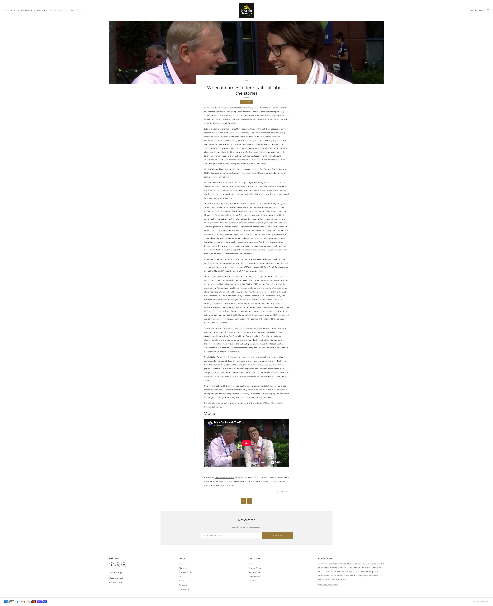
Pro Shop (41, 10)
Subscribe (277, 535)
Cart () (481, 10)
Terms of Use (254, 572)
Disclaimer (253, 581)
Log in (473, 10)
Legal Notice (254, 577)
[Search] (488, 10)
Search (251, 564)
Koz (246, 81)
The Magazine (27, 10)
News (52, 10)
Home (6, 10)
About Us (15, 10)
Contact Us (76, 10)
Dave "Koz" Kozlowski (224, 478)
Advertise (62, 10)
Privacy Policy (254, 568)
